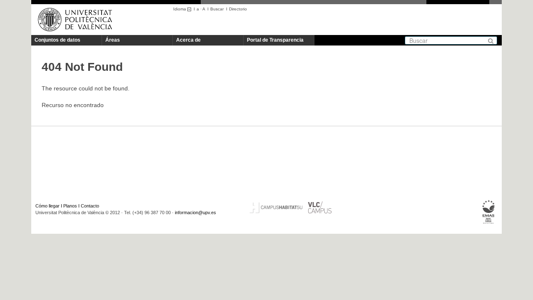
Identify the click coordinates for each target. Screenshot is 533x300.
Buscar (217, 9)
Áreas (112, 40)
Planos (70, 205)
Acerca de (188, 40)
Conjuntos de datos (57, 40)
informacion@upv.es (195, 212)
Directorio (238, 9)
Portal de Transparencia (275, 40)
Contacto (90, 205)
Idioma (180, 9)
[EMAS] (489, 212)
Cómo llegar (47, 205)
